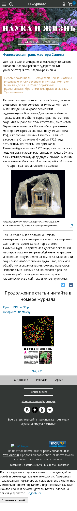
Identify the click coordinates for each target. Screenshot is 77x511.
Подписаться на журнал (39, 41)
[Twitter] (63, 285)
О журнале (37, 4)
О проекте (21, 380)
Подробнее (34, 493)
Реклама (41, 380)
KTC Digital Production (56, 465)
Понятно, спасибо (14, 500)
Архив (59, 380)
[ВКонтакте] (71, 285)
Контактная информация (38, 401)
